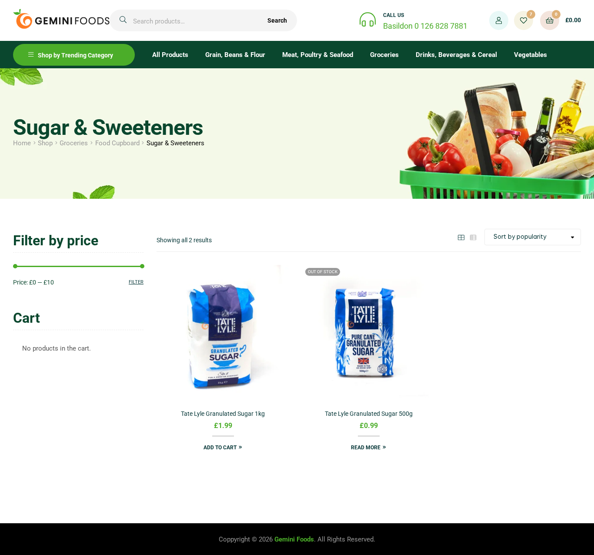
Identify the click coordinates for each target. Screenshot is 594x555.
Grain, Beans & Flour (235, 55)
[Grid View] (461, 236)
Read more (365, 448)
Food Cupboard (117, 143)
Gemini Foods (294, 539)
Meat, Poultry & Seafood (317, 55)
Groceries (384, 55)
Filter (136, 282)
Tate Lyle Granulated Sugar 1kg (223, 413)
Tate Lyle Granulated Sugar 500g (369, 413)
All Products (170, 55)
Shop (45, 143)
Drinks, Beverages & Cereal (456, 55)
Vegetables (530, 55)
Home (22, 143)
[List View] (473, 236)
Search (277, 20)
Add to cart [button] (220, 448)
